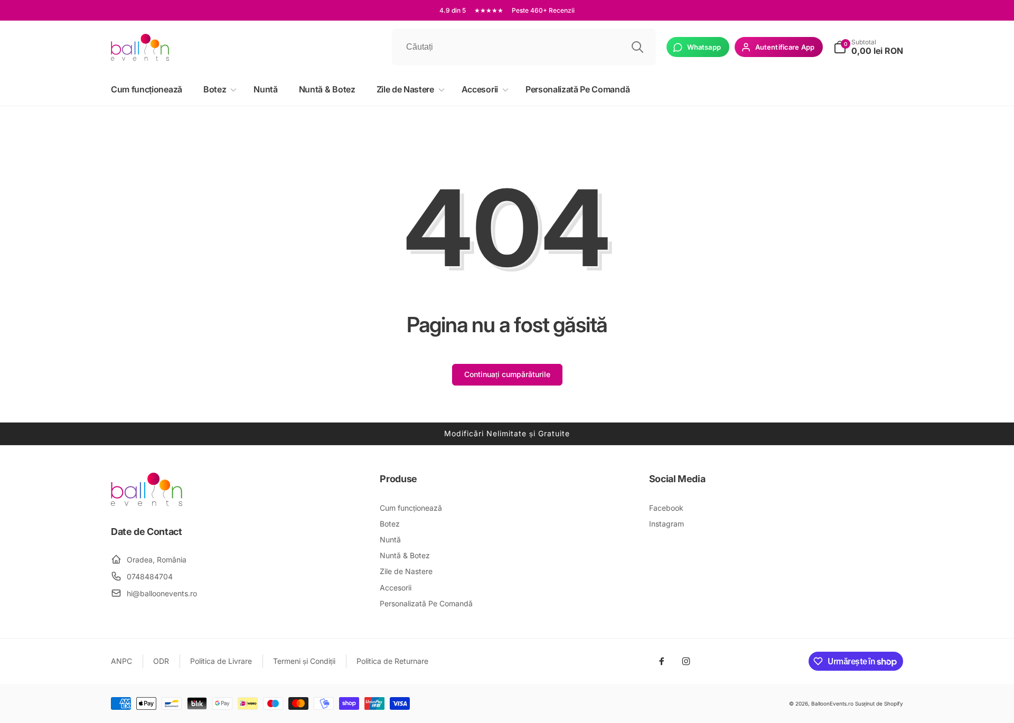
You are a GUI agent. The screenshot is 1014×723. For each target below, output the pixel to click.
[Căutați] (637, 47)
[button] (217, 89)
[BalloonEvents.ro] (146, 502)
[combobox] (524, 47)
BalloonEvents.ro (832, 703)
